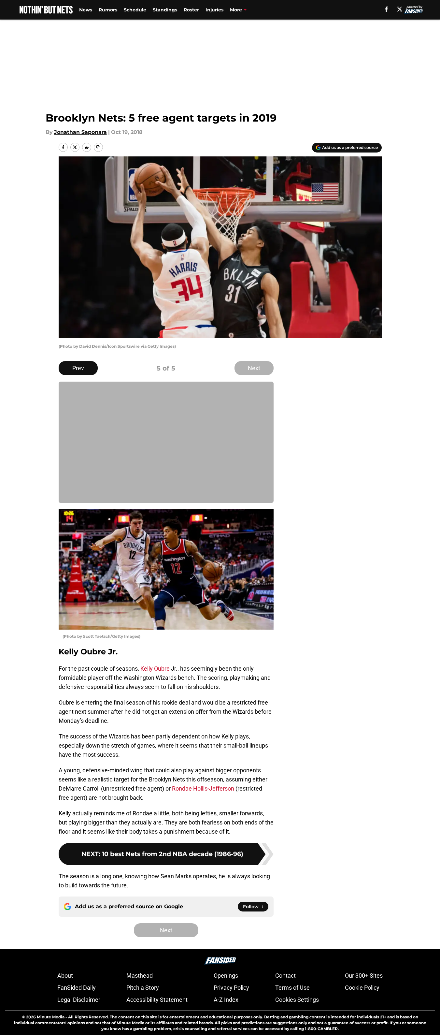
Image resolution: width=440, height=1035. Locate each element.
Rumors (108, 10)
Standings (165, 10)
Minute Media (50, 1016)
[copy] (98, 147)
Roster (191, 10)
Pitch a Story (142, 987)
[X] (399, 9)
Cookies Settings (297, 999)
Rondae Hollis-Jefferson (203, 788)
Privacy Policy (231, 987)
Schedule (135, 10)
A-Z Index (226, 999)
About (65, 975)
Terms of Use (292, 987)
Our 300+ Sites (364, 975)
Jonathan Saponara (80, 132)
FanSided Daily (76, 987)
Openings (226, 975)
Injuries (214, 10)
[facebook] (386, 9)
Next (254, 368)
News (85, 10)
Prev (78, 368)
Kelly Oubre (155, 668)
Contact (285, 975)
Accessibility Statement (157, 999)
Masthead (139, 975)
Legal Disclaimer (78, 999)
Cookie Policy (362, 987)
